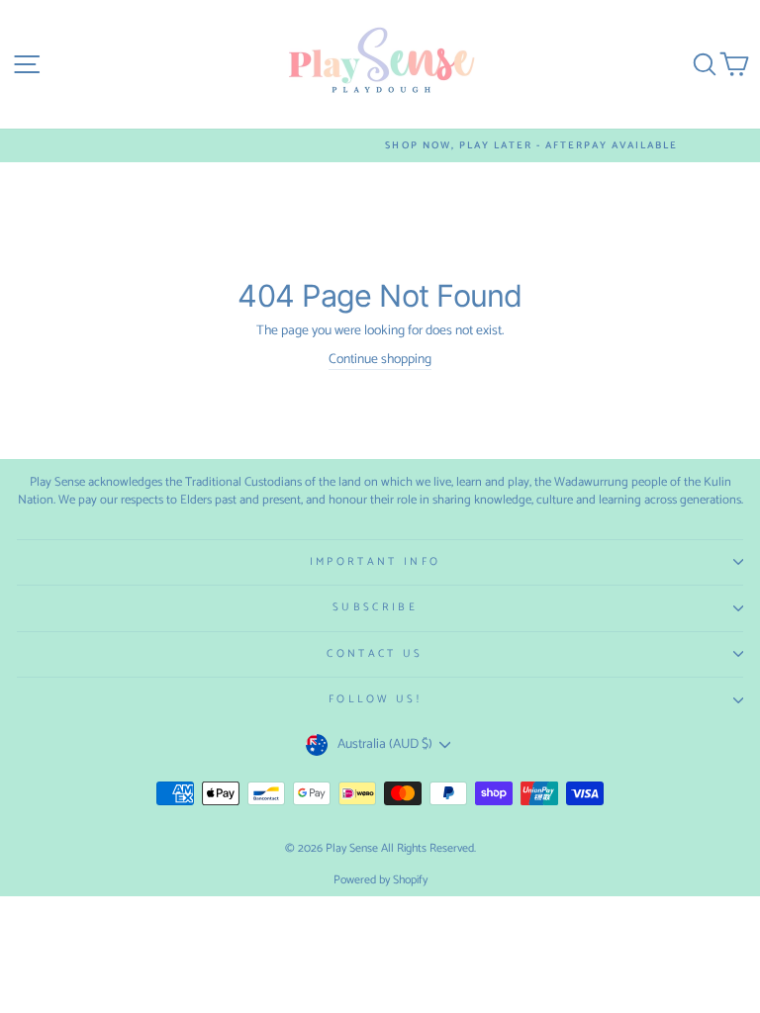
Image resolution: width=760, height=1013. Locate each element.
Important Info (375, 562)
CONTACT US (375, 654)
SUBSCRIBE (375, 607)
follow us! (375, 699)
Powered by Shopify (380, 880)
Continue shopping (380, 360)
